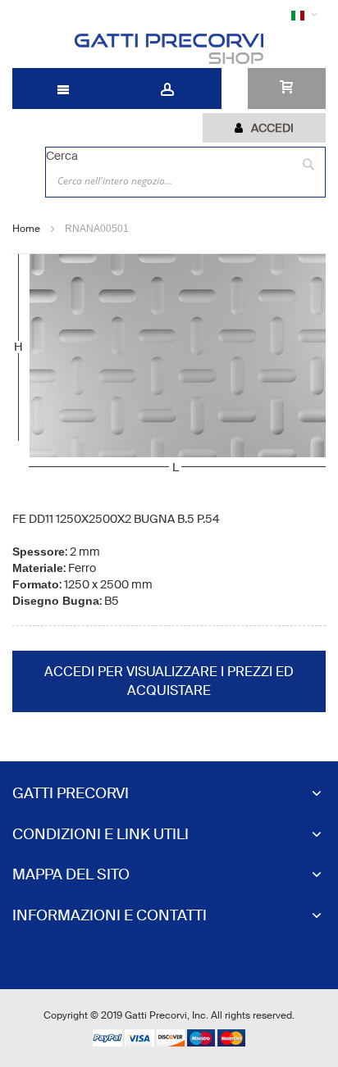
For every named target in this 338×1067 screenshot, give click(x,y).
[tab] (264, 128)
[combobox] (185, 180)
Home (26, 228)
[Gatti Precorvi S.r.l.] (169, 49)
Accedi (272, 127)
